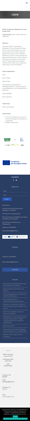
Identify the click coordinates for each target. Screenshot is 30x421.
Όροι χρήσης (6, 205)
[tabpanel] (15, 258)
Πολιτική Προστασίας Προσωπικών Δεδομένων (15, 418)
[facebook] (13, 180)
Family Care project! (8, 326)
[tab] (15, 247)
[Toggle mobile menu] (27, 3)
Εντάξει (15, 416)
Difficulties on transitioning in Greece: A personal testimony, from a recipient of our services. (15, 306)
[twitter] (16, 180)
